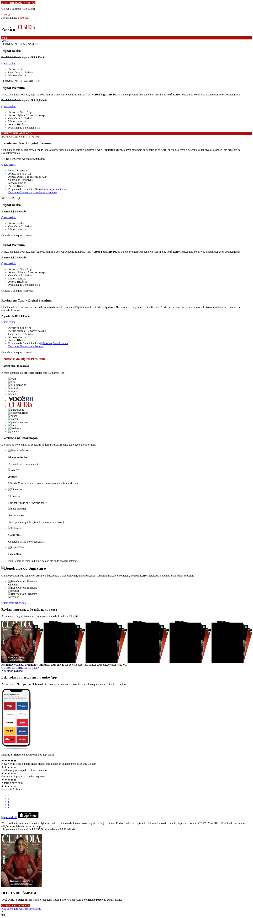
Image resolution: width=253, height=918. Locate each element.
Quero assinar (8, 63)
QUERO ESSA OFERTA (15, 905)
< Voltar (5, 14)
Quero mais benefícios (13, 602)
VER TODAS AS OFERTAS (18, 2)
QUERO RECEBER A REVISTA (20, 667)
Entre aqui (23, 17)
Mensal (5, 40)
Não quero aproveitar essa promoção (21, 908)
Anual (4, 37)
